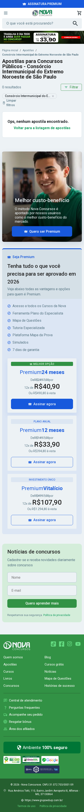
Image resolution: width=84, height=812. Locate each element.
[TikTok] (53, 644)
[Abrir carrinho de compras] (79, 13)
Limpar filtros (11, 102)
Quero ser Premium (44, 231)
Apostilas (28, 50)
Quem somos (13, 657)
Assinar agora (44, 404)
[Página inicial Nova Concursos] (16, 645)
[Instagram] (69, 644)
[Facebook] (61, 644)
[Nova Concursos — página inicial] (42, 13)
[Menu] (5, 13)
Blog (48, 657)
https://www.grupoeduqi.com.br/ (44, 800)
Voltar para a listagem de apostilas (42, 128)
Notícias (50, 672)
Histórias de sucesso (60, 686)
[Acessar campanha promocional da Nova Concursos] (42, 37)
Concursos (11, 686)
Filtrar (74, 87)
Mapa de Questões (58, 678)
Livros (7, 678)
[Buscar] (77, 23)
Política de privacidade (56, 615)
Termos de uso (26, 806)
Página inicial (10, 50)
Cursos (8, 672)
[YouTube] (78, 644)
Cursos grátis (54, 664)
